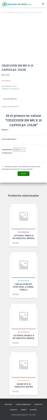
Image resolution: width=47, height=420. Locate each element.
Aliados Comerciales (23, 404)
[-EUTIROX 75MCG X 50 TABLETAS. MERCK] (23, 216)
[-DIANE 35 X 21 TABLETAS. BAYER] (23, 364)
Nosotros (8, 404)
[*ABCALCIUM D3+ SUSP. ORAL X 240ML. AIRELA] (23, 264)
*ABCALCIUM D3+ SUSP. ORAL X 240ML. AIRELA (23, 287)
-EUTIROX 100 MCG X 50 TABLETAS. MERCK (23, 336)
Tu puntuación (7, 149)
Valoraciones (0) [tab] (10, 99)
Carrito (23, 410)
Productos (38, 404)
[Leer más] (33, 243)
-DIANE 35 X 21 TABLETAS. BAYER (23, 385)
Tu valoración (7, 153)
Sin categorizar (10, 12)
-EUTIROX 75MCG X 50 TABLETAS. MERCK (23, 237)
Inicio (3, 12)
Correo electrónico (9, 139)
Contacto (13, 410)
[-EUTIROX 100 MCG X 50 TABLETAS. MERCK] (23, 316)
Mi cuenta (33, 410)
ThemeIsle (32, 415)
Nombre (5, 130)
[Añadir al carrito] (33, 391)
